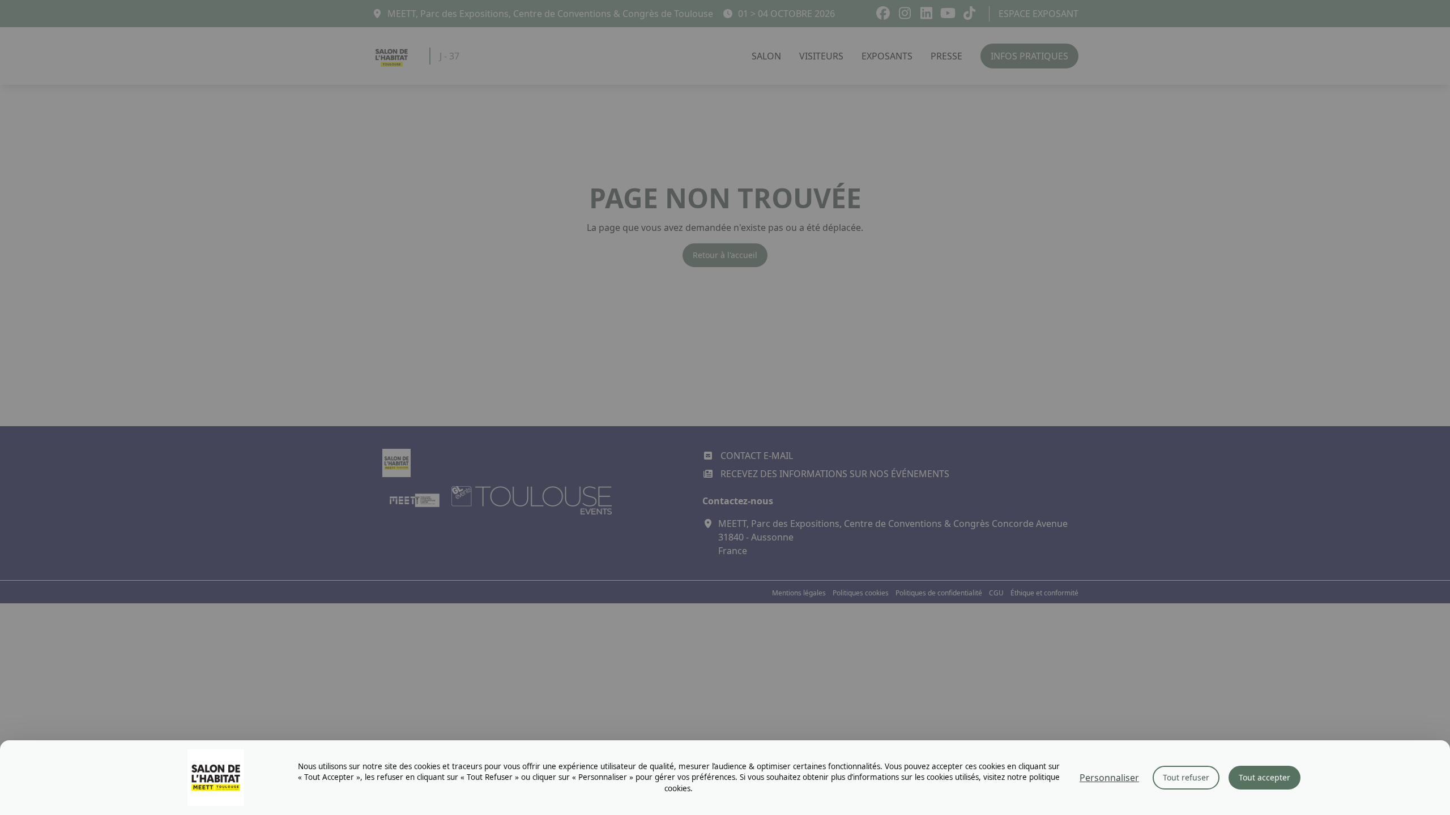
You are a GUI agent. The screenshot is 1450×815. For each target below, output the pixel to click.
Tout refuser (1186, 777)
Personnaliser (1109, 777)
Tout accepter (1264, 777)
